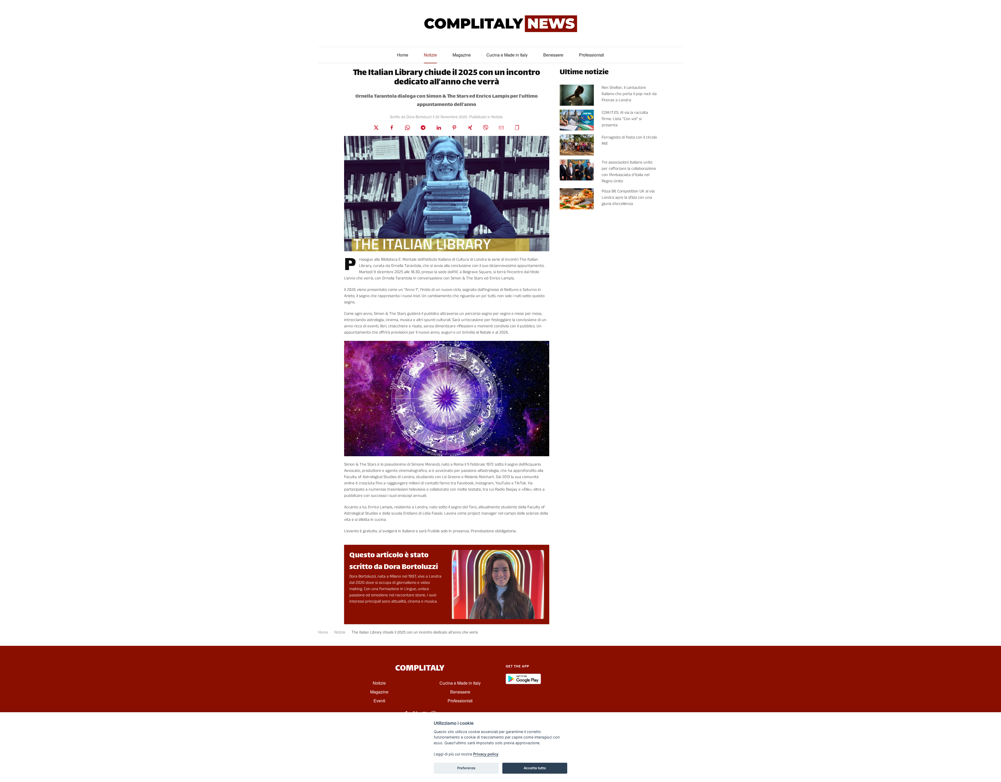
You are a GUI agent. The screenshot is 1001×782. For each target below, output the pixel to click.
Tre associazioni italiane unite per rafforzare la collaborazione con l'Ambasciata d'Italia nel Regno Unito (629, 171)
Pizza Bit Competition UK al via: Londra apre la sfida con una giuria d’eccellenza (628, 197)
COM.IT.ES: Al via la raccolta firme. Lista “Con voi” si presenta (625, 119)
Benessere (553, 55)
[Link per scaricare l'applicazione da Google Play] (523, 679)
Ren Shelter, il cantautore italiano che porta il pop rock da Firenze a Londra (629, 94)
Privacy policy (485, 754)
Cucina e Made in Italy (507, 55)
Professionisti (591, 55)
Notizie (430, 55)
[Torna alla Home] (500, 23)
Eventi (379, 701)
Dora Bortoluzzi (419, 116)
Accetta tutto (535, 768)
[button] (517, 127)
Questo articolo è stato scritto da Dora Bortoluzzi (393, 561)
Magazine (462, 55)
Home (402, 55)
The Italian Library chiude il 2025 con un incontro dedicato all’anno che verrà (446, 78)
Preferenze (466, 768)
